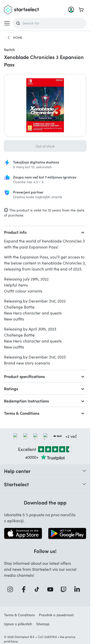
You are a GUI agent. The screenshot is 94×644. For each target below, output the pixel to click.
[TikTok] (38, 589)
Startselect (16, 484)
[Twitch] (65, 589)
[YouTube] (52, 589)
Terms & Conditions (21, 413)
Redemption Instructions (26, 401)
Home (17, 38)
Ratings (11, 388)
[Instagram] (12, 589)
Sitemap (43, 624)
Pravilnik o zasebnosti (56, 614)
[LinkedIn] (78, 589)
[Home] (8, 37)
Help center (17, 470)
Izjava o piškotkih (18, 624)
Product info (15, 232)
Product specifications (24, 376)
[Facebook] (25, 589)
